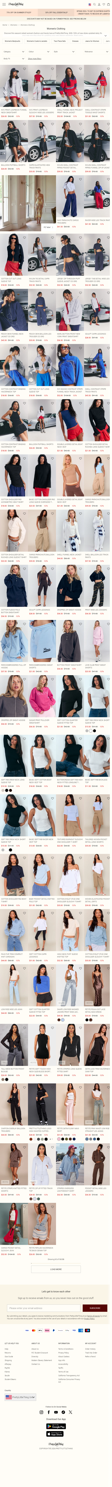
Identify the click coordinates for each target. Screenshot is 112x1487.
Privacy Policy (63, 1353)
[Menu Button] (4, 4)
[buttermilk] (3, 790)
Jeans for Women (92, 41)
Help (6, 1349)
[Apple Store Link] (56, 1434)
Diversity (35, 1356)
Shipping (8, 1360)
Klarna (7, 1372)
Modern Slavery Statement (42, 1360)
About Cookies (63, 1356)
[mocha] (31, 1139)
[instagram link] (41, 1412)
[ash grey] (34, 1139)
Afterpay (8, 1364)
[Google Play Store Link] (56, 1426)
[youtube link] (56, 1412)
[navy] (74, 1139)
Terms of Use (63, 1372)
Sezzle (7, 1375)
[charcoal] (38, 1139)
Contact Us (36, 1364)
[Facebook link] (48, 1412)
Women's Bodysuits (12, 41)
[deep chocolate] (31, 1199)
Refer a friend (90, 1356)
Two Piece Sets (60, 41)
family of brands (93, 1316)
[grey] (87, 730)
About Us (35, 1349)
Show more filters (34, 59)
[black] (94, 730)
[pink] (59, 1139)
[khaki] (66, 1139)
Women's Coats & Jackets (37, 41)
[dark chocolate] (10, 790)
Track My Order (91, 1353)
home (4, 25)
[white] (90, 730)
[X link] (70, 1412)
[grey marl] (34, 1199)
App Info (61, 1360)
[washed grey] (90, 1139)
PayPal (7, 1368)
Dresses (75, 41)
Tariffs (60, 1368)
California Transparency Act (69, 1375)
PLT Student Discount (40, 1353)
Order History (90, 1349)
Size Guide (9, 1356)
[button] (90, 4)
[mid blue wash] (94, 1139)
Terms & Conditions (65, 1349)
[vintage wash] (87, 1139)
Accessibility (63, 1364)
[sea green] (38, 1199)
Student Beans (10, 1379)
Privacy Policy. (89, 1318)
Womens (13, 25)
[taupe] (3, 1079)
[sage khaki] (42, 1139)
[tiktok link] (63, 1412)
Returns (8, 1353)
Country (8, 1390)
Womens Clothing (27, 25)
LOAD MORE (56, 1269)
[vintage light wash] (62, 1020)
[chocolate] (59, 1020)
